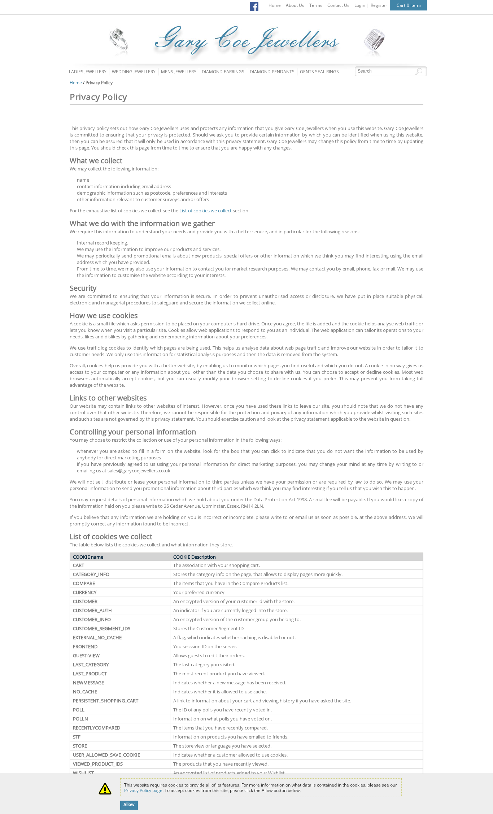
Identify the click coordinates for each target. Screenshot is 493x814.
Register (379, 5)
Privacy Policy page (143, 790)
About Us (295, 5)
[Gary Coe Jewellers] (246, 59)
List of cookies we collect (205, 210)
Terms (315, 5)
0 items (414, 5)
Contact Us (338, 5)
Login (359, 5)
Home (275, 5)
